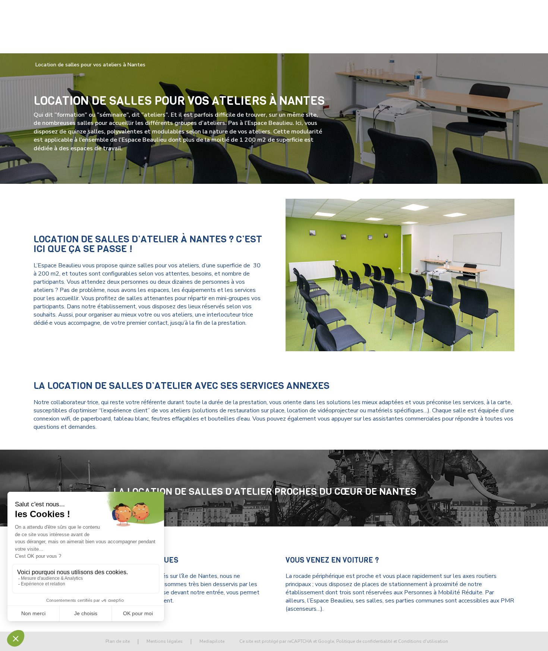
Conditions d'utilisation (423, 641)
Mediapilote (211, 641)
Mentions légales (165, 641)
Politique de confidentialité (364, 641)
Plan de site (117, 641)
